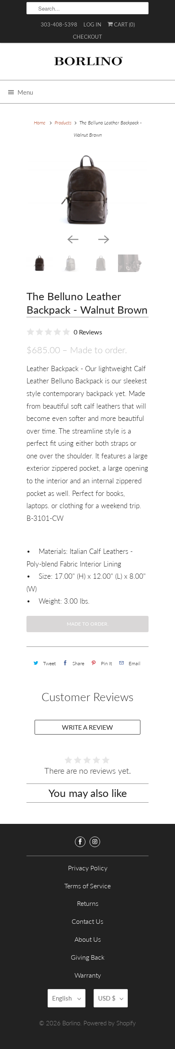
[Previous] (72, 239)
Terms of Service (87, 886)
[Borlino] (87, 64)
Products (63, 123)
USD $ (107, 998)
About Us (87, 939)
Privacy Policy (87, 868)
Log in (92, 24)
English (62, 998)
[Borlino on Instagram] (95, 842)
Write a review (87, 727)
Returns (87, 903)
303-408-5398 (59, 24)
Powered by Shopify (109, 1023)
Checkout (87, 36)
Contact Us (87, 921)
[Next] (103, 239)
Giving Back (88, 957)
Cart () (124, 24)
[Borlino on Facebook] (80, 842)
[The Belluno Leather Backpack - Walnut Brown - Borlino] (87, 190)
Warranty (87, 975)
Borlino (71, 1023)
